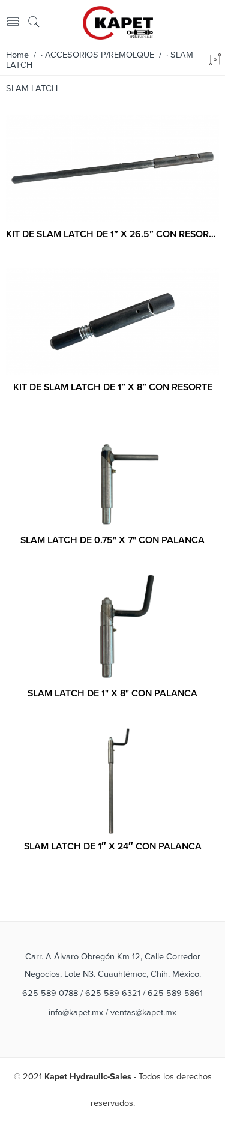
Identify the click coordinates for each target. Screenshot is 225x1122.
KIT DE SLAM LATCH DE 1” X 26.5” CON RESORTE (112, 234)
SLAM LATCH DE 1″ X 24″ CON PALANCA (113, 846)
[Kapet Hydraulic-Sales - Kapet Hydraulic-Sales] (118, 21)
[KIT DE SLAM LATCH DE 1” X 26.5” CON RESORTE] (112, 168)
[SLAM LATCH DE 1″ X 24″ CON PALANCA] (112, 780)
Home (17, 55)
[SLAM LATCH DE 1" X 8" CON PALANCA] (112, 627)
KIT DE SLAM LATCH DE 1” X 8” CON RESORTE (112, 387)
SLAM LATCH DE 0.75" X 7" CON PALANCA (112, 540)
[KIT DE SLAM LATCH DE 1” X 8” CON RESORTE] (112, 321)
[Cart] (214, 22)
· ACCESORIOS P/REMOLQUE (97, 55)
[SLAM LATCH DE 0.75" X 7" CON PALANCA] (112, 474)
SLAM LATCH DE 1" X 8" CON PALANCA (112, 693)
